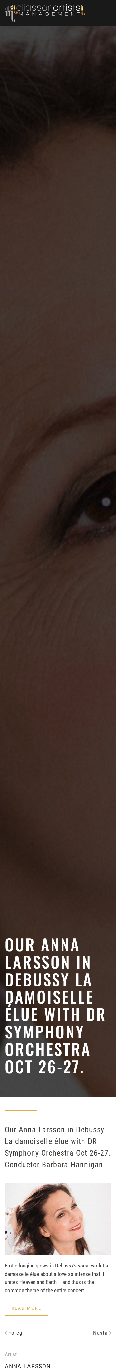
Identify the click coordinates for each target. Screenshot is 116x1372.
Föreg (15, 1332)
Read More (27, 1308)
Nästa (100, 1332)
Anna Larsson (28, 1366)
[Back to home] (45, 13)
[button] (108, 13)
